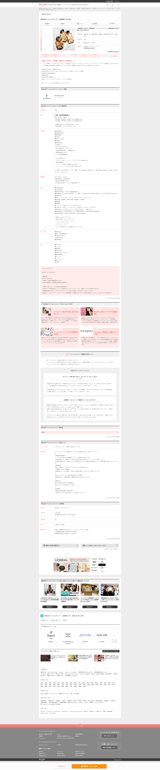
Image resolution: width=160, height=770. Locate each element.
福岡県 (54, 686)
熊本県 (67, 686)
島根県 (97, 684)
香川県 (113, 684)
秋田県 (50, 682)
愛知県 (64, 620)
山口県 (109, 684)
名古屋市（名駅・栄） (55, 620)
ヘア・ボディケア (56, 711)
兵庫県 (88, 684)
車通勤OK (92, 702)
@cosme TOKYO (79, 755)
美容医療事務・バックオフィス (71, 675)
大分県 (71, 686)
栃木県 (75, 682)
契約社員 (46, 693)
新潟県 (109, 682)
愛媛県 (46, 686)
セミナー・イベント (43, 744)
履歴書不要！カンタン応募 (89, 766)
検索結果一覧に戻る (46, 14)
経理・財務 (43, 675)
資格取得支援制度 (63, 702)
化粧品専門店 (109, 711)
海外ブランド (98, 711)
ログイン (117, 1)
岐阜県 (58, 684)
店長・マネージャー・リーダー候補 (47, 704)
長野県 (105, 682)
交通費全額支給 (43, 700)
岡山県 (101, 684)
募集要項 (47, 23)
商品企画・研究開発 (100, 673)
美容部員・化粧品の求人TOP (45, 734)
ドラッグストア (53, 713)
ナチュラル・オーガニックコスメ (76, 711)
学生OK (75, 700)
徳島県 (42, 686)
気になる (62, 766)
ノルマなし (86, 702)
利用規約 (41, 736)
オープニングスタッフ (99, 702)
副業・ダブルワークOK (72, 702)
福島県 (67, 682)
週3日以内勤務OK (99, 700)
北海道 (42, 682)
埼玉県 (79, 682)
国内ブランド (92, 711)
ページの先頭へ (80, 725)
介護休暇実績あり (44, 702)
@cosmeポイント (43, 755)
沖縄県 (84, 686)
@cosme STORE (61, 755)
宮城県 (62, 682)
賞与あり (64, 700)
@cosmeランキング (79, 751)
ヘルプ (58, 734)
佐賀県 (58, 686)
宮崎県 (75, 686)
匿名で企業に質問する (53, 545)
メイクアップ (48, 711)
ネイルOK (80, 702)
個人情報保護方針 (79, 734)
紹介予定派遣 (76, 693)
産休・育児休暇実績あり (53, 702)
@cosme (41, 751)
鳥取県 (92, 684)
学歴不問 (84, 700)
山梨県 (101, 682)
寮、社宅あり (58, 704)
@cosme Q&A (60, 753)
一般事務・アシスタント (51, 675)
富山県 (113, 682)
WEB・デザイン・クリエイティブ (71, 673)
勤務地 (62, 23)
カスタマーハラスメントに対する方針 (65, 738)
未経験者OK (69, 700)
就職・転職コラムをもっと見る (110, 651)
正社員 (42, 693)
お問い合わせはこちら (109, 735)
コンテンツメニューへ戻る (114, 298)
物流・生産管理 (109, 673)
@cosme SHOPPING (80, 753)
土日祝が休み (112, 700)
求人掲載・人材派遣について (63, 736)
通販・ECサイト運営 (59, 673)
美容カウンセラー (60, 675)
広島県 (105, 684)
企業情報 (95, 23)
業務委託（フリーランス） (64, 693)
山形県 (54, 682)
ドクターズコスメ (64, 711)
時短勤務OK (106, 700)
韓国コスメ (86, 711)
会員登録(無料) (109, 1)
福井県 (46, 684)
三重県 (62, 684)
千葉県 (87, 682)
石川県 (42, 684)
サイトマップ (42, 738)
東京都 (92, 682)
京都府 (84, 684)
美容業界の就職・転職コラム (81, 744)
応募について (80, 23)
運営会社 (77, 736)
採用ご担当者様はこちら (109, 747)
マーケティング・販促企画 (85, 673)
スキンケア (43, 711)
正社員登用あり (51, 700)
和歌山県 (75, 684)
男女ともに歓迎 (91, 700)
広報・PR (93, 673)
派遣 (71, 693)
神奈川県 (96, 682)
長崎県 (62, 686)
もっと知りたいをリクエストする (96, 545)
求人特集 (59, 744)
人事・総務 (115, 673)
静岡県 (50, 684)
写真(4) (113, 23)
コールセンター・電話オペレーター (47, 673)
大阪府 (80, 684)
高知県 (50, 686)
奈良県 (71, 684)
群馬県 (71, 682)
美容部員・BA (44, 620)
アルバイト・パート (53, 693)
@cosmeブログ (42, 753)
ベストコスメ (60, 751)
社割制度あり (58, 700)
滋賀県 (67, 684)
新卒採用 (79, 700)
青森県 (46, 682)
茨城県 (83, 682)
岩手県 (58, 682)
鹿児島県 (79, 686)
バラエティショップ (44, 713)
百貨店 (104, 711)
